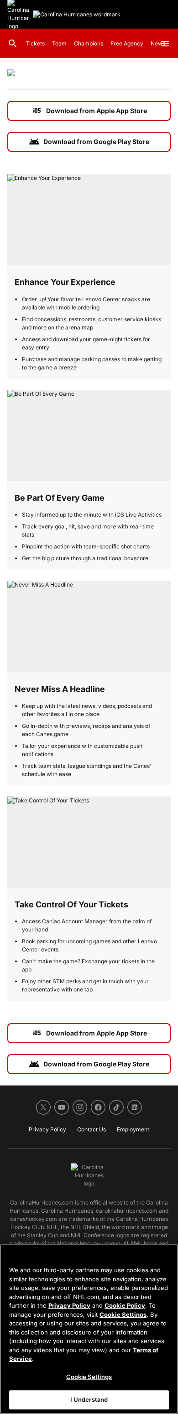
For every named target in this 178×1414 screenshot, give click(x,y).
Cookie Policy (125, 1305)
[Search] (12, 43)
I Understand (89, 1399)
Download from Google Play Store (89, 141)
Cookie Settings (123, 1314)
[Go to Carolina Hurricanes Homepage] (76, 14)
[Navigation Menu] (165, 43)
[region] (89, 1329)
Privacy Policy (69, 1305)
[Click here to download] (11, 74)
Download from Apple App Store (89, 111)
